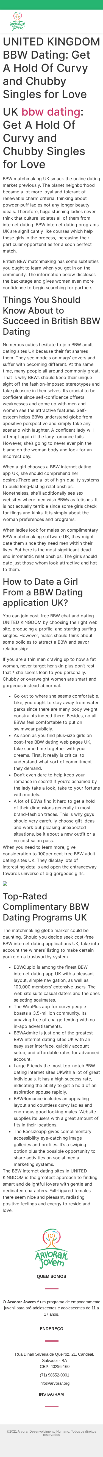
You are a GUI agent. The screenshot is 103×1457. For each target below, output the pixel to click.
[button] (85, 21)
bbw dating (50, 111)
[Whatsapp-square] (94, 5)
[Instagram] (75, 5)
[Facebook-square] (85, 5)
